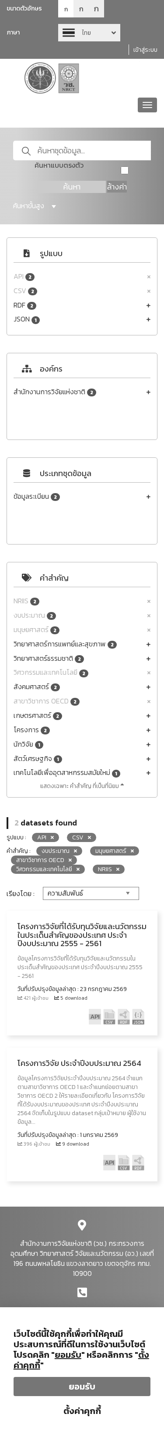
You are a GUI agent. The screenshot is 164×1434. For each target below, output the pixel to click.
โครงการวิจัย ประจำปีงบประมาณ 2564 (79, 1063)
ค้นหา (71, 187)
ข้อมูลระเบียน (35, 496)
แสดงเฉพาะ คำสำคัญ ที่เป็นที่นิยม (80, 786)
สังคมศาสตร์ (35, 687)
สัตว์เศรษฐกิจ (36, 759)
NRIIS (25, 601)
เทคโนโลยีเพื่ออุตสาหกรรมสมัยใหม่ (65, 773)
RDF (23, 305)
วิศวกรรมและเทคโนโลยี (49, 672)
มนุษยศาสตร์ (35, 630)
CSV (24, 291)
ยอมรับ (82, 1386)
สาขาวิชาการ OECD (45, 701)
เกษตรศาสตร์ (36, 715)
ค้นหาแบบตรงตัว (59, 165)
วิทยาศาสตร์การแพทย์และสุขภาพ (64, 644)
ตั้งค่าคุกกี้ (82, 1410)
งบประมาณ (33, 615)
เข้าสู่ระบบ (145, 49)
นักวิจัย (27, 744)
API (22, 276)
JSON (25, 319)
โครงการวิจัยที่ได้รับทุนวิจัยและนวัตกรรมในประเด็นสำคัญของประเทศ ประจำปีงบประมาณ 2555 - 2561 (82, 935)
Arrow (89, 32)
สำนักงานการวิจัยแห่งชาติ (53, 392)
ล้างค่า (117, 187)
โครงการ (30, 730)
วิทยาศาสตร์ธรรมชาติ (47, 658)
